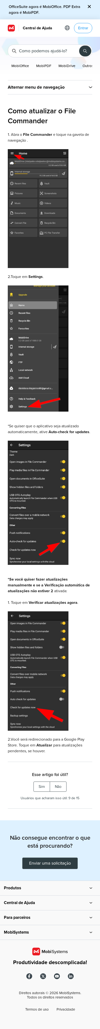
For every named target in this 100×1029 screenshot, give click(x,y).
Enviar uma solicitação (50, 863)
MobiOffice (20, 66)
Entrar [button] (83, 28)
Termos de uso (37, 1009)
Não (58, 786)
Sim (42, 786)
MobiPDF (43, 66)
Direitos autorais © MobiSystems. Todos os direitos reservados (50, 995)
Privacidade (66, 1009)
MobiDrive (66, 66)
